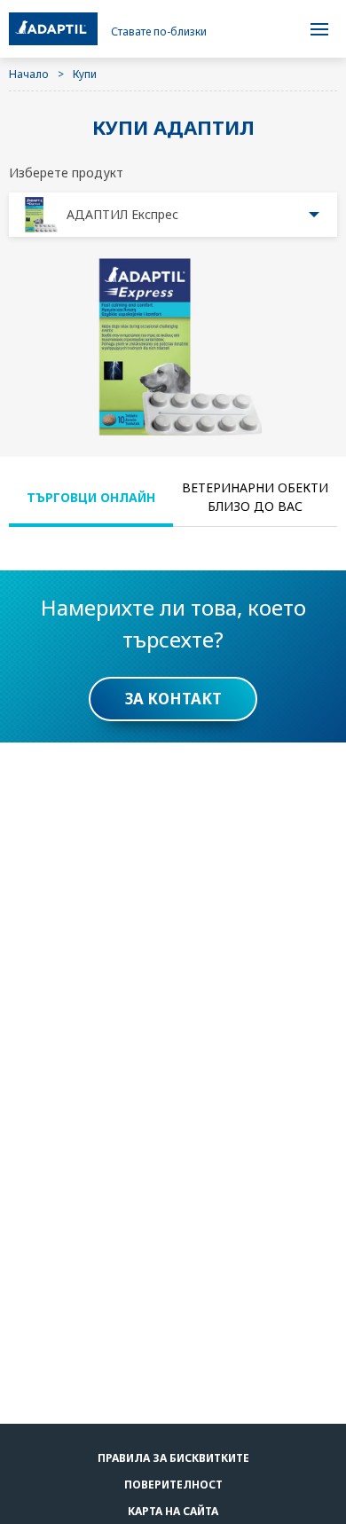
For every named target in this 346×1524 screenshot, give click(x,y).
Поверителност (173, 1484)
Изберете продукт (66, 172)
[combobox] (173, 214)
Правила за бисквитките (173, 1457)
